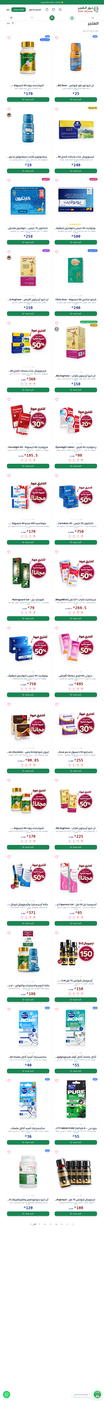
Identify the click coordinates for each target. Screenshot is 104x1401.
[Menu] (7, 9)
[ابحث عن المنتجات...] (60, 9)
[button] (56, 37)
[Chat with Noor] (97, 1394)
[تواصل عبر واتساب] (6, 1394)
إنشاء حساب (18, 9)
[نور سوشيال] (52, 17)
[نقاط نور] (11, 18)
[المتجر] (72, 18)
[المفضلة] (53, 9)
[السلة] (47, 9)
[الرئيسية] (92, 18)
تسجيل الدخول (35, 9)
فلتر (8, 23)
